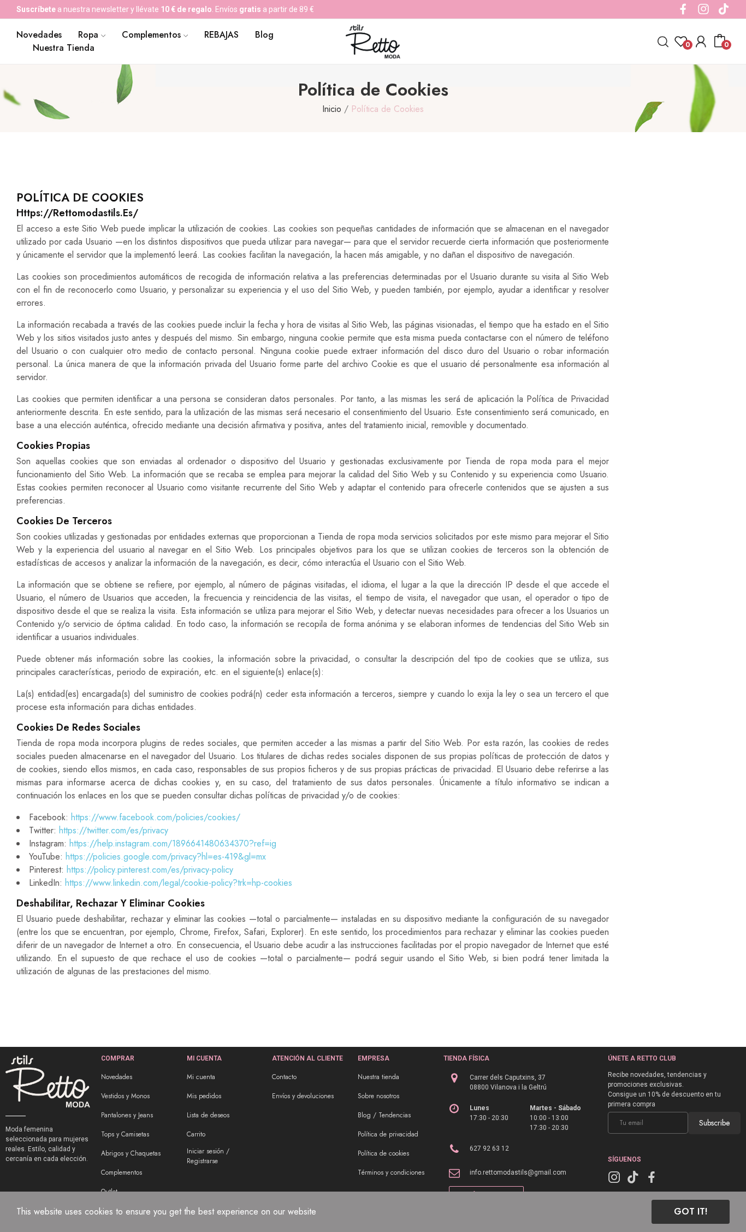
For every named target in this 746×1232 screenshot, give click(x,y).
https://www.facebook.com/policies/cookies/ (155, 817)
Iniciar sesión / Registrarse (208, 1156)
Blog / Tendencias (384, 1115)
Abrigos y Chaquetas (131, 1153)
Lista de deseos (208, 1115)
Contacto (284, 1077)
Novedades (116, 1077)
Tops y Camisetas (125, 1134)
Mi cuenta (201, 1077)
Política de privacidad (388, 1134)
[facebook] (683, 9)
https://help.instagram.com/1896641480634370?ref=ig (172, 843)
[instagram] (703, 9)
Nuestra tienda (378, 1077)
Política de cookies (383, 1153)
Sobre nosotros (378, 1096)
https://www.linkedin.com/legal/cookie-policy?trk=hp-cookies (178, 882)
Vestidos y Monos (125, 1096)
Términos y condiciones (391, 1172)
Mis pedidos (204, 1096)
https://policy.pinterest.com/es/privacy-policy (150, 869)
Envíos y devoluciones (303, 1096)
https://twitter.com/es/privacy (113, 830)
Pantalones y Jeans (127, 1115)
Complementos (121, 1172)
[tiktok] (724, 9)
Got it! (690, 1211)
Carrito (196, 1134)
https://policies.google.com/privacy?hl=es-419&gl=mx (166, 856)
